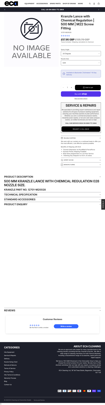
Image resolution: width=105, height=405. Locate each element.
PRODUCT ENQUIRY (15, 204)
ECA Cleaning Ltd (14, 400)
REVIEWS (9, 310)
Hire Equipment (9, 352)
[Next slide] (98, 9)
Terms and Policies (39, 400)
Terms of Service (9, 368)
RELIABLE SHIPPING (70, 138)
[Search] (90, 3)
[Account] (94, 3)
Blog (5, 381)
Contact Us (8, 384)
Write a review (66, 326)
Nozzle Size (65, 59)
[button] (65, 36)
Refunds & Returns (10, 365)
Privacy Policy (9, 371)
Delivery (7, 358)
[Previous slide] (5, 9)
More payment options (81, 98)
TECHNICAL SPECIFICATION (20, 194)
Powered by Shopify (25, 400)
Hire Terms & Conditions (12, 375)
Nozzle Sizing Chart (10, 362)
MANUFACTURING (69, 164)
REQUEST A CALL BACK (81, 129)
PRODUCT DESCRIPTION (18, 176)
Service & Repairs (10, 355)
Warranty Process (10, 378)
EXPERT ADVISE (68, 160)
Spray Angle (65, 49)
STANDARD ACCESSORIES (19, 199)
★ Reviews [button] (103, 204)
